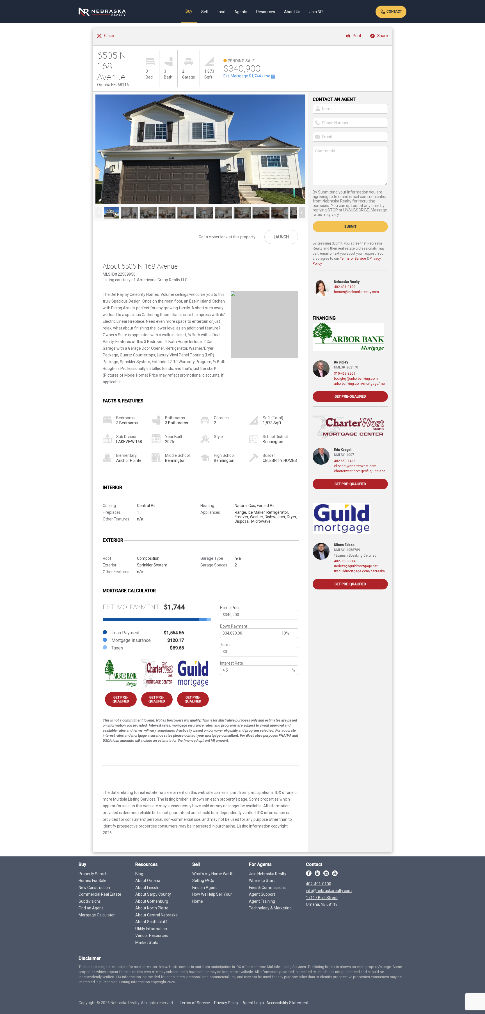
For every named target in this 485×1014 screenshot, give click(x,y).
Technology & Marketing (270, 908)
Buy (189, 11)
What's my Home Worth (213, 874)
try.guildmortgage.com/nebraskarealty (361, 571)
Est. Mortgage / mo (247, 76)
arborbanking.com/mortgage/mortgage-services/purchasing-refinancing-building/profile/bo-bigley (361, 384)
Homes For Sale (92, 880)
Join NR (316, 12)
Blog (139, 874)
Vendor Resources (151, 935)
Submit (350, 227)
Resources (265, 12)
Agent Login (253, 1003)
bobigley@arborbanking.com (356, 379)
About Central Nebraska (156, 915)
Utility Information (151, 929)
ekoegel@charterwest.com (355, 466)
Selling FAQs (203, 880)
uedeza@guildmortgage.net (356, 566)
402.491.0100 (344, 287)
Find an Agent (91, 908)
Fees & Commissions (267, 887)
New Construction (94, 887)
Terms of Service (353, 259)
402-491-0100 (318, 884)
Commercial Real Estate (100, 894)
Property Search (93, 874)
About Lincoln (147, 887)
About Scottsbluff (151, 921)
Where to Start (262, 880)
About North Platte (151, 908)
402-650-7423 (344, 461)
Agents (240, 12)
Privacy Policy (226, 1003)
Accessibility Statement (287, 1003)
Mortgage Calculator (97, 915)
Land (221, 12)
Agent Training (262, 901)
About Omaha (147, 880)
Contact (394, 11)
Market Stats (146, 942)
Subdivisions (90, 901)
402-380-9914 (344, 561)
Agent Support (262, 894)
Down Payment (233, 626)
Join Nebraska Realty (267, 874)
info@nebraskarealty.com (329, 890)
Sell (204, 12)
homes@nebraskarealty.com (356, 292)
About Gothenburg (151, 901)
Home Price (230, 607)
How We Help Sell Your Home (212, 898)
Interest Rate (231, 663)
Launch (281, 237)
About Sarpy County (153, 894)
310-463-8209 (344, 373)
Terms (226, 644)
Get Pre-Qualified (121, 699)
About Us (292, 12)
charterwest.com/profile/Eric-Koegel (361, 471)
